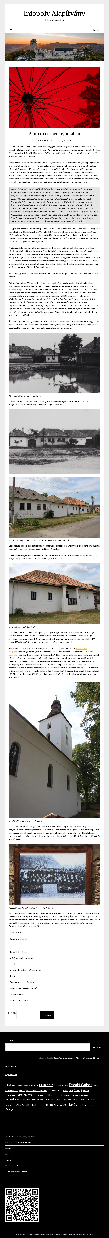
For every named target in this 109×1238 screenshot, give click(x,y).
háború (65, 1091)
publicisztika (41, 1099)
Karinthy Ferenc (10, 1095)
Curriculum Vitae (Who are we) (23, 988)
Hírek (71, 1091)
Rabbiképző (50, 1099)
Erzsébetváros (11, 1090)
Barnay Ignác (23, 1085)
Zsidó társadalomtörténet (21, 958)
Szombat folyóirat (87, 1099)
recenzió (59, 1099)
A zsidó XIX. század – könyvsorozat (25, 970)
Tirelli (12, 964)
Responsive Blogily (70, 1234)
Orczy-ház (26, 1099)
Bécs (66, 1085)
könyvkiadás (65, 1095)
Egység (95, 1085)
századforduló (9, 1105)
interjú (78, 1090)
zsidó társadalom (86, 1105)
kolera (42, 1095)
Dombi (8, 1148)
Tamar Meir (26, 1105)
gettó (22, 1090)
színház (18, 1105)
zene (60, 1105)
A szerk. (68, 140)
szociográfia (76, 1099)
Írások (13, 976)
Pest (34, 1099)
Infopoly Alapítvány (54, 13)
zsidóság (70, 1104)
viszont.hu (23, 938)
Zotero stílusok (17, 994)
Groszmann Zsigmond (36, 1090)
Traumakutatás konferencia (22, 982)
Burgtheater (58, 1085)
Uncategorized (11, 1166)
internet (86, 1091)
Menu (96, 30)
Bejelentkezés (11, 1066)
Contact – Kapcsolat (19, 1000)
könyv (56, 1095)
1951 (14, 1085)
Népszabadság (13, 1099)
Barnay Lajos (33, 1085)
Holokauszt (55, 1090)
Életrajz (9, 1109)
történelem (45, 1104)
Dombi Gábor (80, 1084)
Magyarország (84, 1095)
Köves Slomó (74, 1095)
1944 (8, 1085)
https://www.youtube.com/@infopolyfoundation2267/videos (78, 1058)
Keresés (12, 1013)
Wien (56, 1105)
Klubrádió (36, 1095)
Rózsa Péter (67, 1099)
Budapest (46, 1085)
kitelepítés (25, 1095)
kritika (48, 1095)
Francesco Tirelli (12, 1154)
